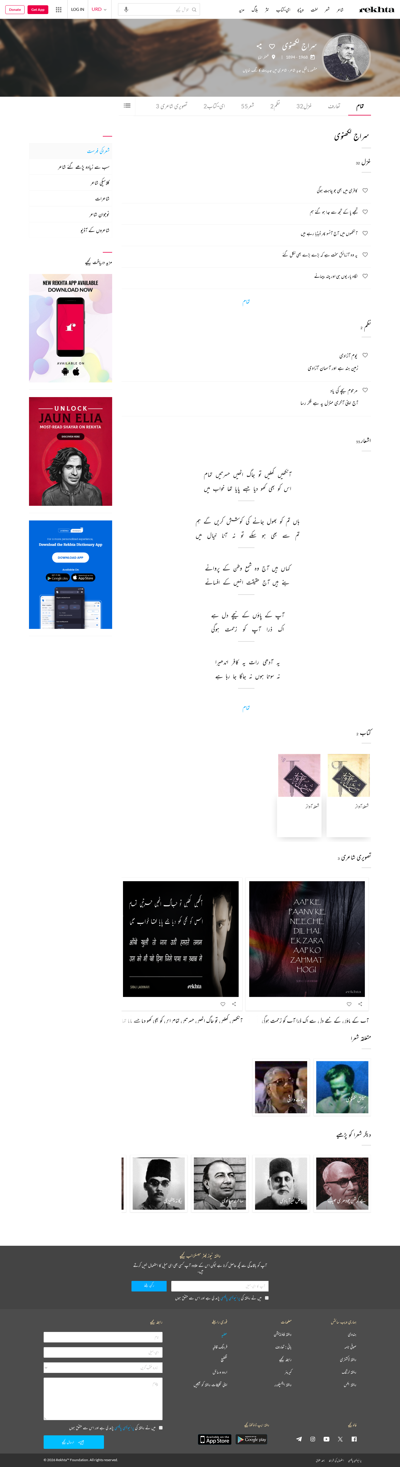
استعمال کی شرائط (336, 1460)
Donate (15, 9)
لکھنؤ (266, 57)
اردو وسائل (220, 1372)
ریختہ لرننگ (349, 1372)
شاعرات (102, 198)
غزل (304, 106)
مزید (242, 9)
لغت (314, 9)
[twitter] (340, 1439)
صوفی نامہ (350, 1347)
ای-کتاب (214, 106)
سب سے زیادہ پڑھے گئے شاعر (84, 166)
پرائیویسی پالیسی (230, 1298)
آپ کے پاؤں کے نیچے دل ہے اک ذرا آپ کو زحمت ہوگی (315, 1020)
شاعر (340, 9)
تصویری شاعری (171, 106)
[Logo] (376, 10)
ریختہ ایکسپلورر (283, 1384)
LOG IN (77, 9)
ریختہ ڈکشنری (348, 1359)
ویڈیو (300, 9)
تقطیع (224, 1359)
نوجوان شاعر (99, 214)
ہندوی (352, 1334)
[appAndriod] (251, 1439)
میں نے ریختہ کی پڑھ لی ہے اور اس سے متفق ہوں (218, 1298)
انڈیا (260, 57)
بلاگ (255, 9)
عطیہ (224, 1334)
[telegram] (299, 1439)
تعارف (334, 106)
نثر (267, 9)
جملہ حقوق (320, 1460)
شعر (247, 106)
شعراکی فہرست (98, 150)
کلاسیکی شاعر (100, 182)
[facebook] (354, 1439)
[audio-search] (126, 9)
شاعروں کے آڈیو (95, 230)
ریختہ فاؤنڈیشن (283, 1334)
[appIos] (214, 1439)
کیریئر (288, 1372)
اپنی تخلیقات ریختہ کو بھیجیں (210, 1384)
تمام (360, 106)
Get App (38, 9)
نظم (275, 106)
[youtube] (326, 1439)
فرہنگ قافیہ (220, 1347)
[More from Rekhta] (58, 9)
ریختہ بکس (350, 1384)
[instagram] (312, 1439)
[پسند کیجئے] (272, 46)
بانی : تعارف (283, 1347)
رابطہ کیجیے (285, 1359)
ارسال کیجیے (68, 1441)
